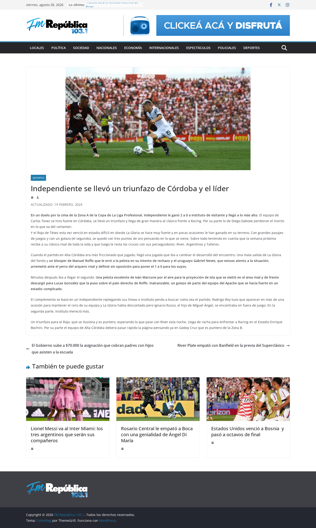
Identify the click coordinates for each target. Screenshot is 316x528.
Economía (133, 48)
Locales (37, 48)
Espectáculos (198, 48)
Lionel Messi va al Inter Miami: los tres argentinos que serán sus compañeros (67, 434)
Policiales (227, 48)
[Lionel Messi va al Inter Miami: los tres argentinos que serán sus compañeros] (67, 380)
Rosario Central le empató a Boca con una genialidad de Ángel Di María (157, 434)
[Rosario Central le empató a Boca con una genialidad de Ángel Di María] (158, 380)
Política (58, 48)
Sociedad (81, 48)
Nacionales (106, 48)
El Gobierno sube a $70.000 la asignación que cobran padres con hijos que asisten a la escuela (93, 349)
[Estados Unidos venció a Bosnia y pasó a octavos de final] (248, 380)
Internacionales (164, 48)
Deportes (251, 48)
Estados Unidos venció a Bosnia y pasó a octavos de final (247, 431)
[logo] (57, 483)
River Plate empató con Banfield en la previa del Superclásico (230, 345)
